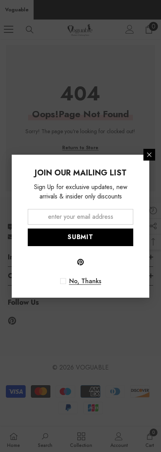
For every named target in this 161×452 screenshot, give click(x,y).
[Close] (149, 155)
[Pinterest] (80, 262)
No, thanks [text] (85, 281)
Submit (80, 236)
